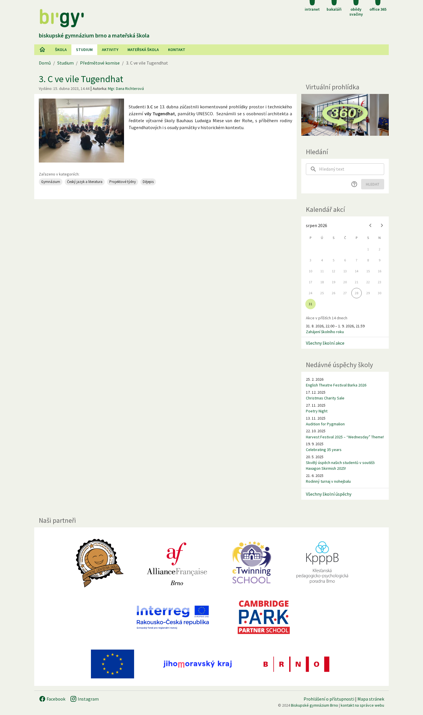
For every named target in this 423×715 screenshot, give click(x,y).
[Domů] (42, 49)
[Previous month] (370, 225)
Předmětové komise (100, 63)
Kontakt (176, 49)
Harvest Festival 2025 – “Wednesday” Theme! (345, 436)
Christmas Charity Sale (325, 398)
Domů (45, 63)
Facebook (55, 699)
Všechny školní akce (325, 343)
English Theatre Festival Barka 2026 (336, 385)
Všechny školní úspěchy (328, 494)
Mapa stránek (370, 699)
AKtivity (110, 49)
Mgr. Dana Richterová (126, 88)
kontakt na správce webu (362, 705)
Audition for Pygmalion (325, 424)
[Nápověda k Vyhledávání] (354, 184)
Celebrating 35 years (324, 449)
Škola (61, 49)
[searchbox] (351, 169)
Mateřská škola (143, 49)
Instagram (88, 699)
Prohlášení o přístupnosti (329, 699)
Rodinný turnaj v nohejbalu (328, 481)
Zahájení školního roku (325, 331)
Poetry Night (316, 411)
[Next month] (382, 225)
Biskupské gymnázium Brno (314, 705)
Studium (84, 49)
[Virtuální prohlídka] (345, 115)
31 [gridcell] (310, 304)
